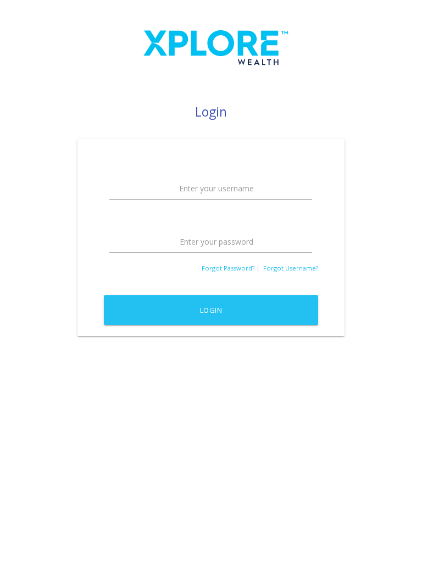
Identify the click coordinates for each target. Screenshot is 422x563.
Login (211, 310)
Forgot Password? (228, 268)
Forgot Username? (290, 268)
